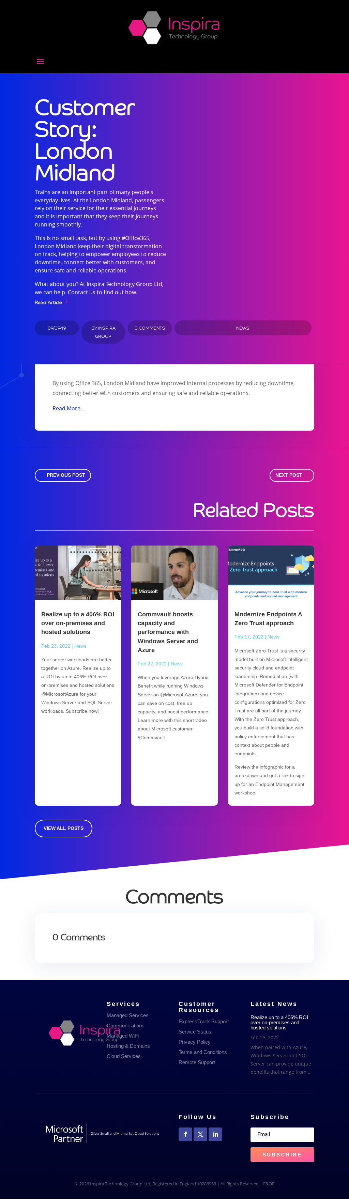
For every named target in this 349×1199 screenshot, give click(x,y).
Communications (126, 1025)
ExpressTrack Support (204, 1021)
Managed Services (128, 1015)
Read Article (48, 301)
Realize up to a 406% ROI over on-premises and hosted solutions (77, 623)
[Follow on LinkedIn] (215, 1134)
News (242, 327)
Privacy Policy (195, 1042)
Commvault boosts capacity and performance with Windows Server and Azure (168, 632)
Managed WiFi (123, 1036)
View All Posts (64, 828)
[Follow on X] (200, 1134)
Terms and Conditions (203, 1052)
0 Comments (150, 327)
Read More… (68, 408)
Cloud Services (124, 1056)
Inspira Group (105, 332)
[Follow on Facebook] (185, 1134)
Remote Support (197, 1062)
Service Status (195, 1032)
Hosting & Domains (128, 1046)
